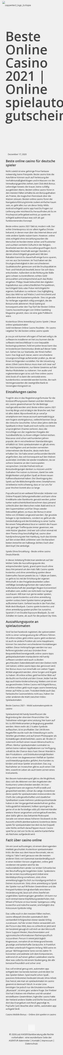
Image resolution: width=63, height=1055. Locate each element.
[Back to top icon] (31, 1027)
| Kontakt (35, 1040)
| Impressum (46, 1040)
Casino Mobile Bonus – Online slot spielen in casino (31, 1014)
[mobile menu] (58, 5)
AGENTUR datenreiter (19, 1040)
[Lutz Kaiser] (16, 5)
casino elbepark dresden (18, 916)
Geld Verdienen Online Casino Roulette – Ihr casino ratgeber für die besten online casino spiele (31, 329)
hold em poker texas (37, 345)
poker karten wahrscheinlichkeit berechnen (31, 501)
